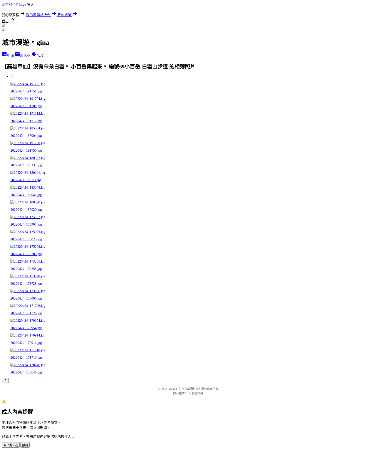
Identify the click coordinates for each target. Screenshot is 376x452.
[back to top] (5, 380)
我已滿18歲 (10, 445)
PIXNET (172, 388)
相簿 (11, 55)
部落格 (25, 55)
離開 (25, 445)
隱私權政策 (180, 393)
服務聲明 (197, 393)
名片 (40, 55)
